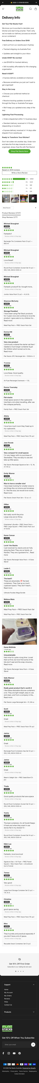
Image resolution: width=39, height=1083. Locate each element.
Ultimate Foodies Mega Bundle (14, 593)
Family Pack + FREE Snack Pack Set (16, 409)
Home (6, 989)
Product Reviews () (11, 213)
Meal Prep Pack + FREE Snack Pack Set (17, 325)
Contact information (19, 1074)
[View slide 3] (21, 971)
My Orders (8, 996)
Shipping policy (33, 1071)
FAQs (6, 1002)
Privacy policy (14, 1071)
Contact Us (8, 1005)
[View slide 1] (16, 971)
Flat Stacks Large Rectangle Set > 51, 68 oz (19, 702)
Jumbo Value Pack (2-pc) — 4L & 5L (16, 294)
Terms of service (23, 1071)
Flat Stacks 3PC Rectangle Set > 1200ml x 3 (19, 356)
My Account (8, 992)
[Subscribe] (33, 1045)
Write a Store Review (20, 173)
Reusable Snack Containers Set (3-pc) (17, 944)
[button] (7, 179)
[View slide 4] (23, 971)
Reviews (7, 999)
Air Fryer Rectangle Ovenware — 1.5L (17, 380)
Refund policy (5, 1071)
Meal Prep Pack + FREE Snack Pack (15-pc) (19, 436)
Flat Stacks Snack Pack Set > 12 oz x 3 (17, 498)
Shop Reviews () (10, 217)
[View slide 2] (18, 971)
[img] (11, 167)
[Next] (36, 2)
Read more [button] (8, 320)
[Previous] (3, 2)
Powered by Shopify (29, 1068)
